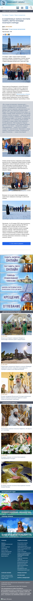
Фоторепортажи (5, 554)
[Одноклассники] (7, 34)
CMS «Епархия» (23, 586)
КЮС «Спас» (20, 567)
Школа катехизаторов (22, 565)
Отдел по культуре (21, 551)
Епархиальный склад (22, 562)
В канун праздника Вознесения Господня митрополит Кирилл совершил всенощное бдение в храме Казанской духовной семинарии (16, 398)
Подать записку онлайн (7, 575)
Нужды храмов (4, 578)
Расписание (21, 575)
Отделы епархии (22, 540)
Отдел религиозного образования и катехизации (24, 546)
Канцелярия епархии (22, 543)
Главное (11, 15)
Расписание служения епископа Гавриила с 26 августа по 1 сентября (16, 429)
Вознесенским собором (23, 94)
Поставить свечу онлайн (7, 576)
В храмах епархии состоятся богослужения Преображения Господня (13, 457)
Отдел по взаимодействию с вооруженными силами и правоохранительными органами (24, 554)
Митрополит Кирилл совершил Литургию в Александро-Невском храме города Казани (13, 338)
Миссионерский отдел (22, 560)
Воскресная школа (21, 564)
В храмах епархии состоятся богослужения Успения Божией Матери (15, 486)
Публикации (4, 548)
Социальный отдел (22, 544)
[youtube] (22, 7)
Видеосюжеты (4, 556)
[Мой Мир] (9, 34)
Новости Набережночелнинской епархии (6, 544)
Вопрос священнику (23, 577)
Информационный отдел (23, 570)
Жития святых (4, 550)
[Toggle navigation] (2, 8)
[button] (31, 8)
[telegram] (26, 7)
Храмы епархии (22, 572)
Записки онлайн (6, 572)
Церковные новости (6, 553)
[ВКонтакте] (5, 34)
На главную (5, 15)
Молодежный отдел (22, 568)
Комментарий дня (5, 546)
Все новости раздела (17, 243)
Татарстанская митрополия (17, 29)
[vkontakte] (17, 7)
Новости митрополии (20, 15)
